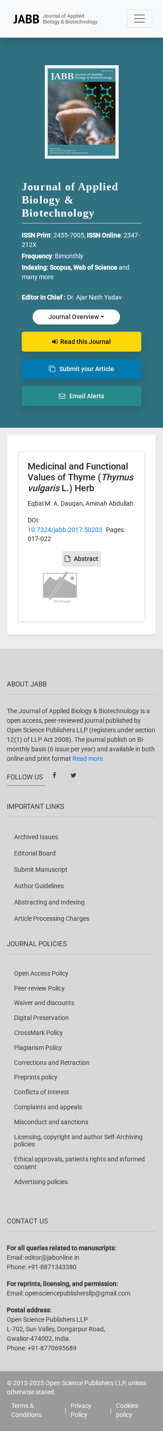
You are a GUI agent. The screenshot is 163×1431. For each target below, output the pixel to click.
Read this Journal (84, 341)
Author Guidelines (39, 886)
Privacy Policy (81, 1410)
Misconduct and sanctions (51, 1122)
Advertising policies (41, 1181)
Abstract (86, 558)
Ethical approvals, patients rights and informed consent (79, 1162)
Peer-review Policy (39, 988)
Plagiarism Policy (38, 1047)
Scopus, (61, 267)
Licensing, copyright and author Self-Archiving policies (78, 1140)
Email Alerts (84, 396)
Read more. (88, 758)
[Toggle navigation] (139, 19)
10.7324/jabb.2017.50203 (65, 529)
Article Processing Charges (51, 918)
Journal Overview (73, 316)
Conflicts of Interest (41, 1092)
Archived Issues (36, 837)
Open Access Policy (41, 973)
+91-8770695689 (52, 1348)
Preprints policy (36, 1077)
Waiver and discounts (44, 1002)
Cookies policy (127, 1410)
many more (37, 276)
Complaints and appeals (48, 1107)
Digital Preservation (41, 1017)
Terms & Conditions (26, 1410)
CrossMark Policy (38, 1032)
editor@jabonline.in (52, 1257)
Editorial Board (35, 853)
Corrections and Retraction (52, 1062)
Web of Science (95, 267)
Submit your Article (84, 368)
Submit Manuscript (40, 869)
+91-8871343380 (52, 1267)
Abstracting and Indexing (49, 902)
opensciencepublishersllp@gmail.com (77, 1293)
